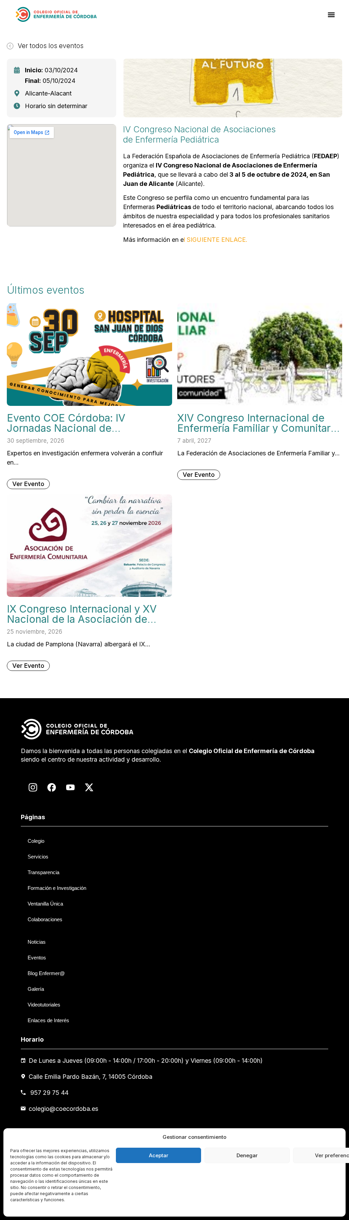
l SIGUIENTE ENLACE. (215, 239)
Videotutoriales (44, 1005)
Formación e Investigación (57, 888)
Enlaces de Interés (48, 1020)
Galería (36, 989)
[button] (331, 14)
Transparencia (43, 872)
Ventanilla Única (45, 904)
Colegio (36, 841)
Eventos (37, 957)
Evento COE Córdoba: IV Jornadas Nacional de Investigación (66, 428)
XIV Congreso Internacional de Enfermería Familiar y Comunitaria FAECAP (258, 428)
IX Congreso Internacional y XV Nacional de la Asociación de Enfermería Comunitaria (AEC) (82, 619)
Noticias (37, 942)
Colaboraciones (45, 919)
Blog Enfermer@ (46, 973)
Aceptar (158, 1155)
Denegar (247, 1155)
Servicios (38, 856)
